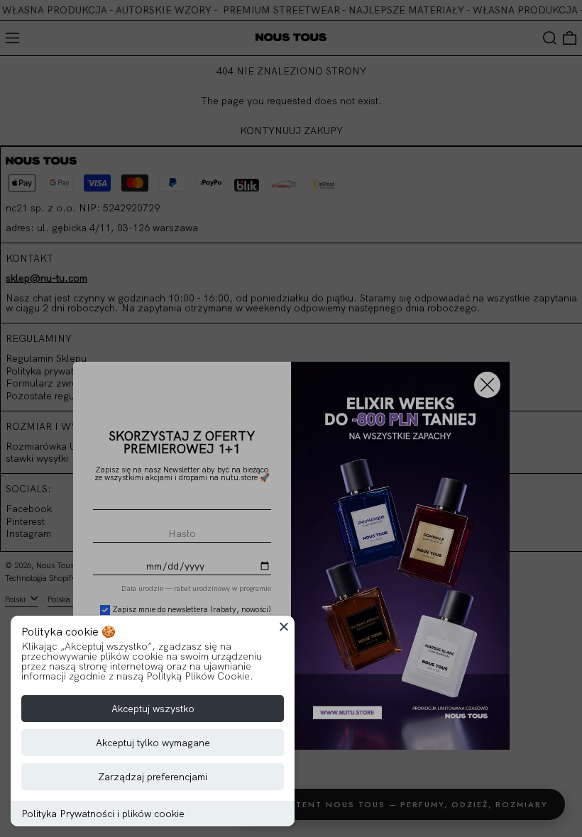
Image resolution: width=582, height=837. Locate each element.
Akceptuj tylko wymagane (153, 742)
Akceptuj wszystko (152, 708)
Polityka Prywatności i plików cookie (103, 813)
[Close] (284, 626)
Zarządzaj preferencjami (152, 776)
